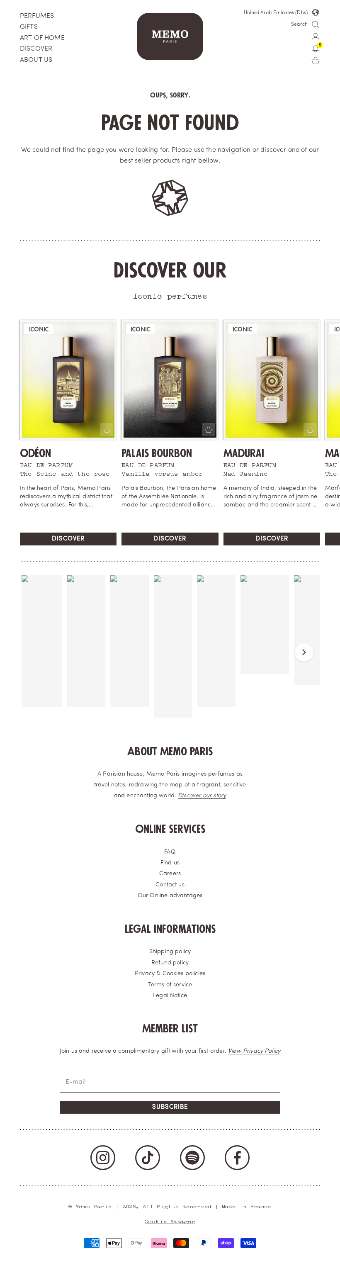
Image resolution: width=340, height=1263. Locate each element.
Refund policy (170, 963)
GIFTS (29, 27)
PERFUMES (37, 16)
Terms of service (170, 985)
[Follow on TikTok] (147, 1157)
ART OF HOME (42, 38)
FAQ (169, 852)
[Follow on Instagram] (103, 1157)
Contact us (170, 885)
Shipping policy (170, 952)
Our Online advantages (170, 896)
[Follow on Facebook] (237, 1157)
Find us (170, 863)
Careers (170, 874)
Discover (68, 539)
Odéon (35, 453)
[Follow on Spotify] (192, 1157)
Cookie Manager (170, 1220)
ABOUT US (36, 60)
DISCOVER (36, 49)
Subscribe (170, 1107)
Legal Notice (170, 996)
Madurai (243, 453)
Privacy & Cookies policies (170, 974)
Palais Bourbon (156, 453)
